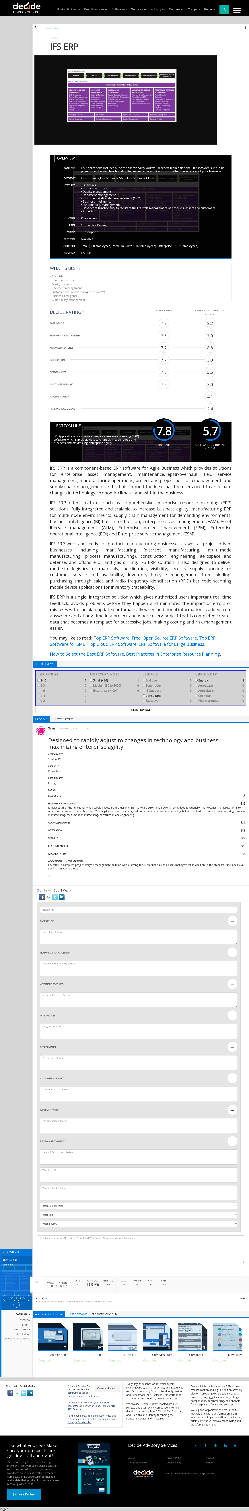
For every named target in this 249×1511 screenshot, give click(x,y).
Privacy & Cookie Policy (80, 1422)
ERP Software (43, 1301)
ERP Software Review (82, 1301)
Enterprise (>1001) (115, 691)
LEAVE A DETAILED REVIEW (17, 1338)
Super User (168, 685)
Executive (168, 701)
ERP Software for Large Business (171, 644)
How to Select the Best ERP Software (87, 654)
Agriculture (221, 691)
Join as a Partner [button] (24, 1494)
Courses (174, 9)
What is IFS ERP (22, 1329)
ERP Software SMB (103, 1301)
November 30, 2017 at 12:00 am (73, 728)
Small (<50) (115, 680)
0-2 (63, 701)
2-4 (63, 696)
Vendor (209, 1462)
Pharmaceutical (221, 701)
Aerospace (221, 685)
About (131, 1458)
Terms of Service (137, 1462)
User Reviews (23, 1334)
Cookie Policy (174, 1462)
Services (137, 9)
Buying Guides (67, 9)
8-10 (63, 680)
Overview (25, 1320)
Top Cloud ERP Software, (113, 644)
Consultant (168, 696)
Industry (156, 9)
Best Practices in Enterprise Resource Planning (173, 654)
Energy (221, 680)
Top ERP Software (112, 638)
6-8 (63, 685)
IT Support (168, 691)
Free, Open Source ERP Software (164, 638)
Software (118, 9)
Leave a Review (64, 719)
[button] (42, 897)
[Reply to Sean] (49, 876)
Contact (209, 1458)
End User (168, 680)
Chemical (221, 696)
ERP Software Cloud (61, 1301)
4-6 (63, 691)
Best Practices (94, 9)
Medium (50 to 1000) (115, 685)
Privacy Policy (174, 1458)
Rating (26, 1325)
